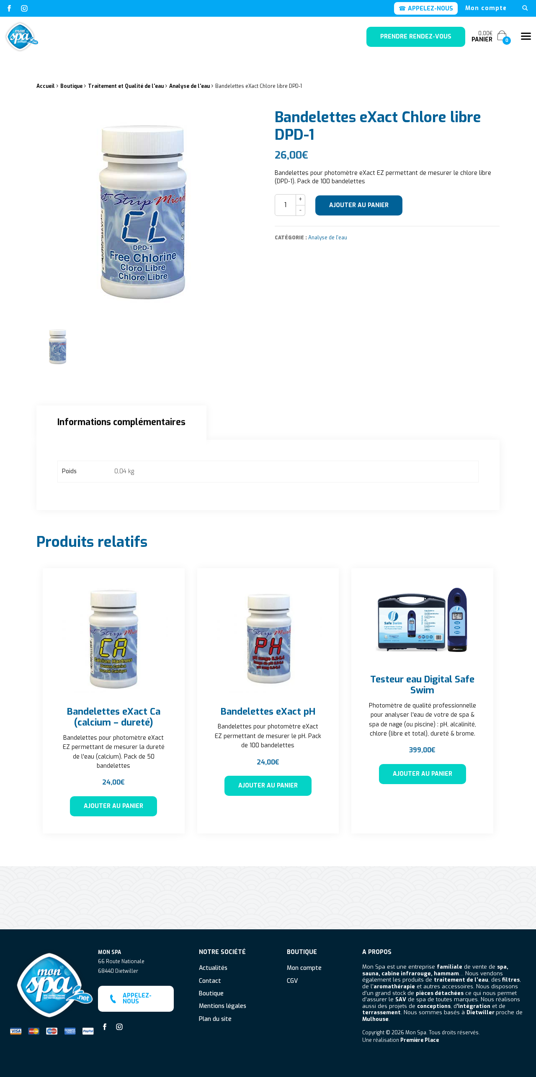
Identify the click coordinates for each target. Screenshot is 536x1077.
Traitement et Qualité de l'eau (126, 86)
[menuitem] (486, 8)
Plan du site (215, 1019)
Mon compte (486, 8)
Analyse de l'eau (189, 86)
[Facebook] (9, 8)
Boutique (71, 86)
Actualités (213, 968)
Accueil (45, 86)
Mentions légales (222, 1006)
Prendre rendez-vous (415, 37)
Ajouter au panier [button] (113, 806)
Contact (210, 981)
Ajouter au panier (359, 205)
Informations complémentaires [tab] (121, 422)
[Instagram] (24, 8)
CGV (292, 981)
